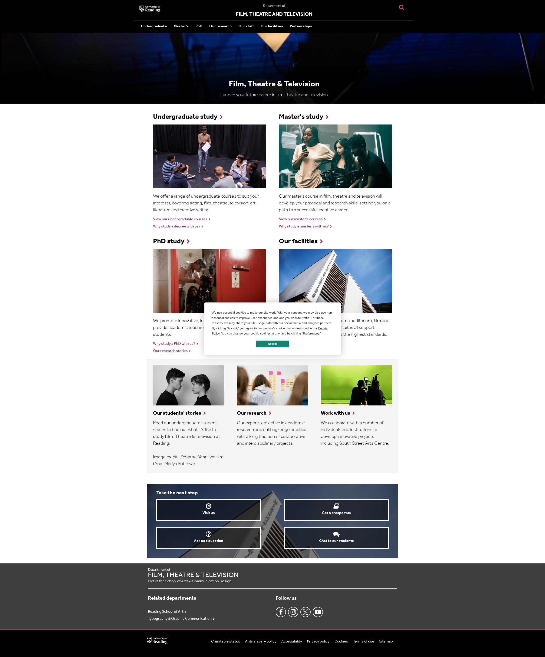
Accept (272, 343)
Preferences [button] (311, 333)
